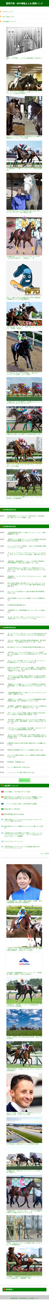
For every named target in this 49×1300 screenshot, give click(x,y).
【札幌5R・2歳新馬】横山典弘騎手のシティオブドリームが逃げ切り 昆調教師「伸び (24, 1277)
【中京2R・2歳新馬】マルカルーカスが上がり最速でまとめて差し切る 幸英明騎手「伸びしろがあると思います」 (26, 721)
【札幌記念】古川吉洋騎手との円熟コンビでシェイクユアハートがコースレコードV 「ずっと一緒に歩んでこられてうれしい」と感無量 (23, 834)
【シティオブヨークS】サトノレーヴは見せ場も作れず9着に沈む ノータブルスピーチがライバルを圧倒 (26, 634)
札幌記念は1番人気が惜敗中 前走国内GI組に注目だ (24, 434)
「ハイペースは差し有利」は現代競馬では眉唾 (20, 804)
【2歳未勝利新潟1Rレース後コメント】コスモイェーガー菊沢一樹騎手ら (26, 693)
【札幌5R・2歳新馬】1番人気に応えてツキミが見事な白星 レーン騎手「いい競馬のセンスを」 (27, 707)
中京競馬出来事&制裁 (14, 605)
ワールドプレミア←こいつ (13, 841)
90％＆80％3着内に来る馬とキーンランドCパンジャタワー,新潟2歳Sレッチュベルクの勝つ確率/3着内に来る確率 (26, 584)
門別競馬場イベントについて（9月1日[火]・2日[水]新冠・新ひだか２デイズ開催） (25, 516)
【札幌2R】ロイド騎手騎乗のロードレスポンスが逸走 (26, 610)
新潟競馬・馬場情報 (14, 762)
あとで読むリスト (8, 17)
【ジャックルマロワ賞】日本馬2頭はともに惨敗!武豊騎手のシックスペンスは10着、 (24, 137)
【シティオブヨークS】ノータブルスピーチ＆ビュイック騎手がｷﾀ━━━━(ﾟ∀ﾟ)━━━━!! (26, 618)
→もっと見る (44, 853)
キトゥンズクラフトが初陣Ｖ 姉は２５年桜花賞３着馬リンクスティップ (26, 547)
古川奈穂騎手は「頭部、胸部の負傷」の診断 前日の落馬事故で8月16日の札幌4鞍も (24, 901)
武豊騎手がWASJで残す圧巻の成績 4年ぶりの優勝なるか (26, 744)
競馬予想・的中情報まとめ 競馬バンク (24, 3)
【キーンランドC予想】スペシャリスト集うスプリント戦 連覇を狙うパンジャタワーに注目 (26, 661)
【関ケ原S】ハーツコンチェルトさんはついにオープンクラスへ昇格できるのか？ (23, 820)
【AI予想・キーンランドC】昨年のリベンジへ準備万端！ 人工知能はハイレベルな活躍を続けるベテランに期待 (27, 654)
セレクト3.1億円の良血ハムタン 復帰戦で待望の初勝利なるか (26, 756)
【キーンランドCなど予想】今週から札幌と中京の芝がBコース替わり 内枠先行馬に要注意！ (26, 713)
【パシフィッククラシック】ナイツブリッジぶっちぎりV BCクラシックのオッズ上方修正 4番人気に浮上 (26, 553)
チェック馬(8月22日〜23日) (16, 767)
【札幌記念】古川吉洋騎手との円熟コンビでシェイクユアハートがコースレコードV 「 (24, 402)
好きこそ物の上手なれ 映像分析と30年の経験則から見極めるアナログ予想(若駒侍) (23, 298)
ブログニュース (7, 12)
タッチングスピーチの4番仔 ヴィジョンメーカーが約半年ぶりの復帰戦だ (24, 497)
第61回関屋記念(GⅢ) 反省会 (14, 814)
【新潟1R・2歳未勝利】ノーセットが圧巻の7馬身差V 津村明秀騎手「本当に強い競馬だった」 (26, 562)
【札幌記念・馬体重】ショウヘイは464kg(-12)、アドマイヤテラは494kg (24, 1005)
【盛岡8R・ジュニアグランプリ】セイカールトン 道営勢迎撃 (26, 577)
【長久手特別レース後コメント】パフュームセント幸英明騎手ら (24, 1069)
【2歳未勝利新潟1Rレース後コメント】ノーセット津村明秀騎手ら (26, 533)
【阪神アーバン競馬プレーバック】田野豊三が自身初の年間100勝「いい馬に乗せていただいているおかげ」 (26, 685)
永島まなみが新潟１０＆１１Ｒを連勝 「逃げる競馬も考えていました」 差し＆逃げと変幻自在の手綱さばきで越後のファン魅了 (26, 669)
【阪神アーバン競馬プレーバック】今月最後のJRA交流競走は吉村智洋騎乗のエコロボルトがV (26, 540)
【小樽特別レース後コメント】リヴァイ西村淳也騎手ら (24, 169)
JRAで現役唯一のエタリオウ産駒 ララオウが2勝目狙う (26, 598)
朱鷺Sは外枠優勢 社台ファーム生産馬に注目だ (23, 750)
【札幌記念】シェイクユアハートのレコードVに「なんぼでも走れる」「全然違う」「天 (23, 257)
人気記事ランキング (9, 21)
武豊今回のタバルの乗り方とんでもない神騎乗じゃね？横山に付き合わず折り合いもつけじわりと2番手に (23, 797)
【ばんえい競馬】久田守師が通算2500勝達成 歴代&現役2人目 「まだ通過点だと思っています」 (26, 641)
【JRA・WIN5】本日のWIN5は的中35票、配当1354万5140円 (24, 1037)
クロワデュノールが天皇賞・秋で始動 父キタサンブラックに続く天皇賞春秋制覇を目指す (26, 728)
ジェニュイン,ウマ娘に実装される (19, 772)
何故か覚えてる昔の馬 (12, 809)
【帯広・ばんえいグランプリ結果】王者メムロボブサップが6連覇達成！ (24, 1243)
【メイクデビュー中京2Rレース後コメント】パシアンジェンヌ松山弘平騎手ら (23, 92)
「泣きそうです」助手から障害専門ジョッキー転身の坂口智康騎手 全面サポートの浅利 (24, 949)
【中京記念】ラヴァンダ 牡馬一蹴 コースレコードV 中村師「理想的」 (24, 327)
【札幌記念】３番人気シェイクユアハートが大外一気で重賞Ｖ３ (24, 1171)
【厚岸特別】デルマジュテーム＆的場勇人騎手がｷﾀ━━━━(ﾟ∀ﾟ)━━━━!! (22, 847)
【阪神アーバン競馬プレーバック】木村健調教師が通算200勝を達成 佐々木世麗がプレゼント (26, 700)
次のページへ (24, 780)
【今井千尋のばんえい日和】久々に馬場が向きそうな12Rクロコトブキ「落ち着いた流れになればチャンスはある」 (26, 569)
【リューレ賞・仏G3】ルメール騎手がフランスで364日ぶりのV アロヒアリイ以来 (23, 1113)
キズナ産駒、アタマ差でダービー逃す (17, 792)
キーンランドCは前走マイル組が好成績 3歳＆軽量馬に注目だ (26, 592)
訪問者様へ (10, 1289)
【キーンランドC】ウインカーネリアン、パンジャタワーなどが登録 (24, 465)
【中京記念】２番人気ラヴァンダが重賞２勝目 (22, 1144)
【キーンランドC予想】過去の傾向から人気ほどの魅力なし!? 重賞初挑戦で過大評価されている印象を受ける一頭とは (26, 677)
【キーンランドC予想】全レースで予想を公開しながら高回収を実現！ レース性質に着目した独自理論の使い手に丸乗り (27, 736)
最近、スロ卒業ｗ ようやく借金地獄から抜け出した (24, 58)
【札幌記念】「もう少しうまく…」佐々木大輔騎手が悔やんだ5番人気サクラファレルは (24, 1211)
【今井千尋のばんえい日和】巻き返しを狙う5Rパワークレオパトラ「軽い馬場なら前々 (23, 211)
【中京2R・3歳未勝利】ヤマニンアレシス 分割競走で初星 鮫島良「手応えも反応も (24, 973)
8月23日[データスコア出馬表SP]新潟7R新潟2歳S (24, 647)
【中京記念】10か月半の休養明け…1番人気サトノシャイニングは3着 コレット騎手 (23, 373)
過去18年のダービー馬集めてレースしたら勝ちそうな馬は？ (23, 827)
